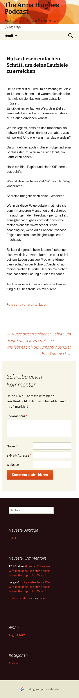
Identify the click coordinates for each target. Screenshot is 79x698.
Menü (8, 35)
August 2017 (17, 635)
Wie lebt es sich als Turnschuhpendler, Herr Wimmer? (39, 350)
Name (12, 446)
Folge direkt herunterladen (27, 304)
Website (13, 464)
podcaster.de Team (21, 598)
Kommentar (17, 416)
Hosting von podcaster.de (42, 689)
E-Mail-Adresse (19, 455)
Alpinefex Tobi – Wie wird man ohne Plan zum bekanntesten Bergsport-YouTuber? (30, 570)
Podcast (14, 663)
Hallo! (12, 538)
